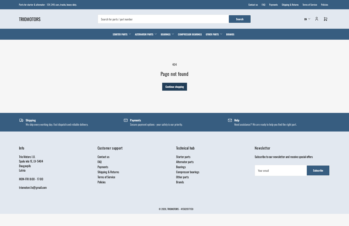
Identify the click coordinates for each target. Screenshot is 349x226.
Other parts (212, 34)
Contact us (253, 4)
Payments (273, 4)
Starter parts (120, 34)
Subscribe (318, 170)
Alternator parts (144, 34)
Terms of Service (310, 4)
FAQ (263, 4)
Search (239, 19)
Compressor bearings (190, 34)
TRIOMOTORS (173, 209)
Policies (324, 4)
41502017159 (187, 209)
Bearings (165, 34)
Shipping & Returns (290, 4)
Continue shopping (174, 87)
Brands (230, 34)
